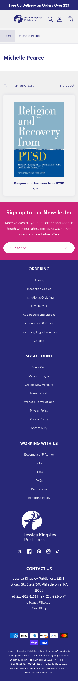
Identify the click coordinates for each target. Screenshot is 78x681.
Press (39, 472)
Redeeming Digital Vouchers (39, 332)
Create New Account (39, 384)
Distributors (39, 306)
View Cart (39, 367)
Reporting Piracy (39, 497)
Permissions (39, 489)
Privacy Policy (39, 410)
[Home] (28, 19)
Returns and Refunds (39, 323)
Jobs (39, 463)
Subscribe (18, 248)
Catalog (39, 340)
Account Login (39, 376)
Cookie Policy (39, 419)
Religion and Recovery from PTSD (39, 183)
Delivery (39, 280)
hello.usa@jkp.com (39, 602)
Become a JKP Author (39, 454)
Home (7, 35)
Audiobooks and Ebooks (39, 314)
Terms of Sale (39, 393)
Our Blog (39, 608)
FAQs (39, 480)
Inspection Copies (39, 288)
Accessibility (39, 428)
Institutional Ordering (39, 297)
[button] (6, 19)
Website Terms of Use (39, 402)
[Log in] (59, 19)
